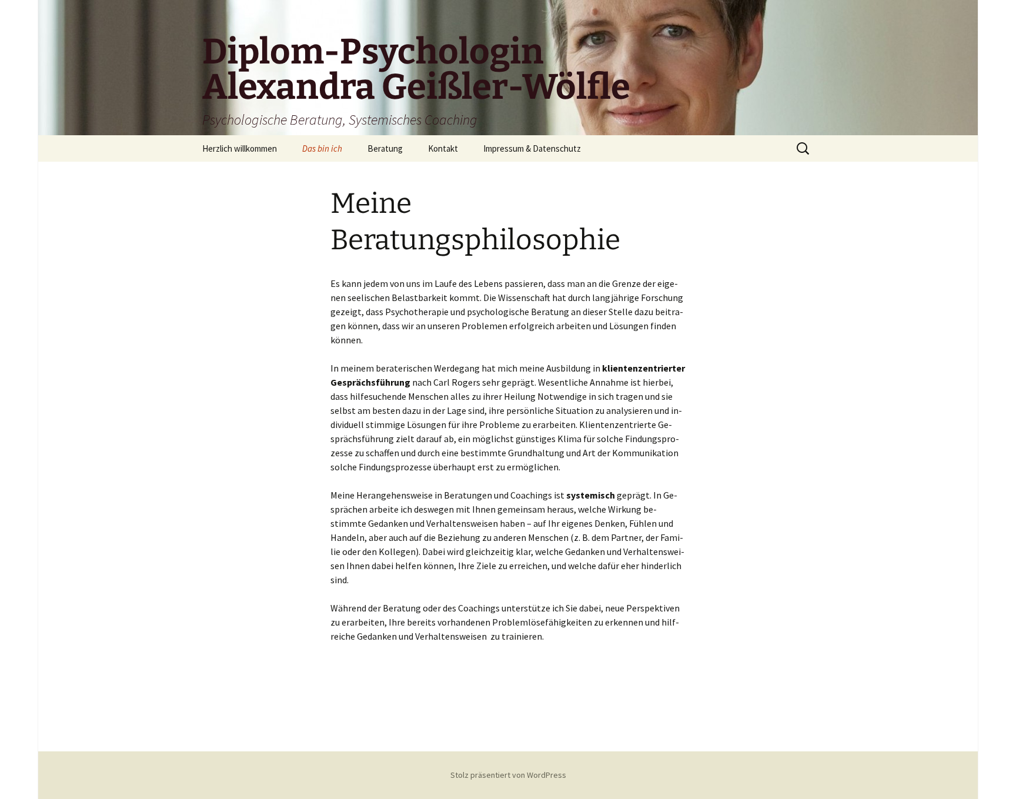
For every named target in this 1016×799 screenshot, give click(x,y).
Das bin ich (322, 148)
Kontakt (443, 148)
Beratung (385, 148)
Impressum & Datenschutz (532, 148)
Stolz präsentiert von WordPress (508, 775)
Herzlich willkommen (239, 148)
